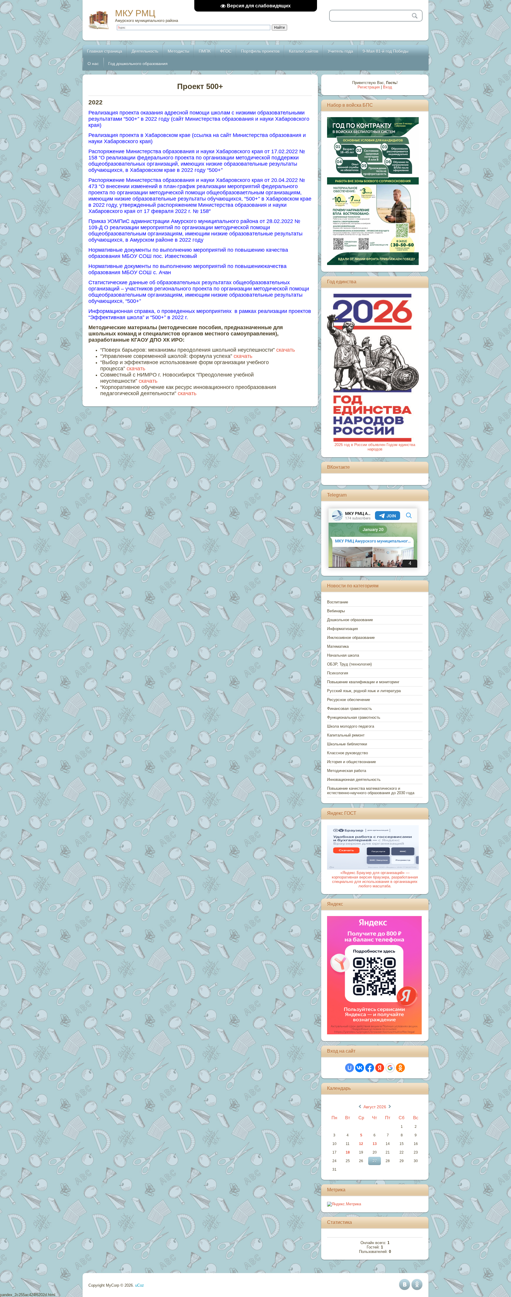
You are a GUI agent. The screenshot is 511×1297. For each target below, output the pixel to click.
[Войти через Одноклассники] (400, 1067)
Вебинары (336, 611)
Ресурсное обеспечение (348, 699)
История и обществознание (351, 762)
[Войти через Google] (390, 1068)
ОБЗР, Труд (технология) (349, 664)
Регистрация (369, 87)
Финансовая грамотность (349, 708)
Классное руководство (347, 753)
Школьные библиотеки (347, 744)
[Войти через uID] (349, 1067)
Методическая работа (346, 770)
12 (361, 1144)
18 (348, 1152)
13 (375, 1144)
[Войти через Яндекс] (379, 1067)
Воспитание (337, 602)
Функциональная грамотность (353, 717)
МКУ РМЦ (135, 13)
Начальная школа (343, 655)
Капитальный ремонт (346, 735)
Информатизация (342, 628)
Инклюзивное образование (351, 637)
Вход (387, 87)
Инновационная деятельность (354, 779)
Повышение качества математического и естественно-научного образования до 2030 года (370, 790)
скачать (285, 350)
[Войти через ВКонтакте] (359, 1067)
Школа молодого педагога (350, 726)
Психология (337, 673)
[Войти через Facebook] (369, 1067)
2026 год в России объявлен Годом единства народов (374, 446)
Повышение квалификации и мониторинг (363, 682)
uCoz (139, 1285)
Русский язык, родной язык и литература (364, 691)
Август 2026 (374, 1107)
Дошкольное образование (350, 620)
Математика (338, 646)
